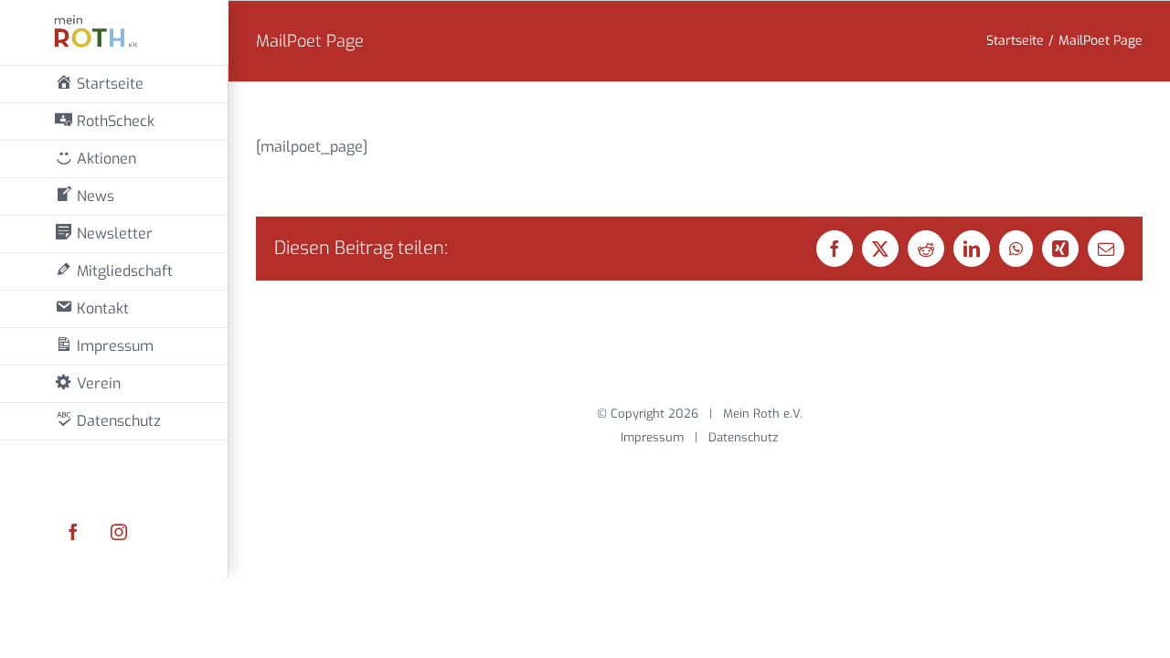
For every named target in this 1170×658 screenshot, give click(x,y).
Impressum (652, 437)
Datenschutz (743, 437)
